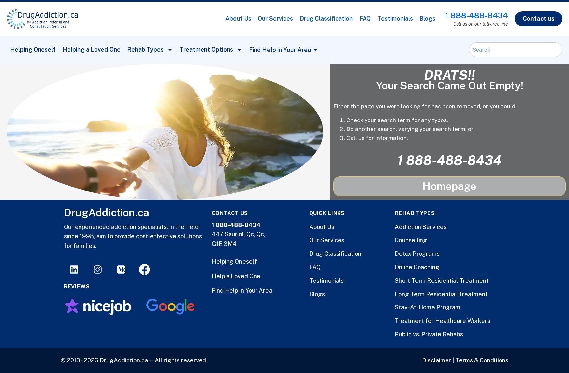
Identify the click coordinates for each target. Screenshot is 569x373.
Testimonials (395, 18)
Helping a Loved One (91, 49)
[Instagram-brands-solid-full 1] (97, 269)
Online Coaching (417, 267)
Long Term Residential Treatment (441, 294)
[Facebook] (144, 269)
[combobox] (515, 49)
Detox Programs (417, 253)
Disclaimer (436, 360)
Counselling (411, 240)
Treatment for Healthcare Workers (442, 320)
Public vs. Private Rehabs (429, 334)
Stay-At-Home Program (427, 307)
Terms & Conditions (481, 360)
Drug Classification (326, 18)
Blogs (427, 18)
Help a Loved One (236, 276)
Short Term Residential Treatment (442, 280)
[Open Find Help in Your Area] (315, 49)
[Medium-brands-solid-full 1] (121, 269)
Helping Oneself (33, 49)
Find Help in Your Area (242, 290)
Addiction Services (421, 227)
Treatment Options (206, 49)
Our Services (275, 18)
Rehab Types (145, 49)
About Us (238, 18)
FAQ (365, 18)
